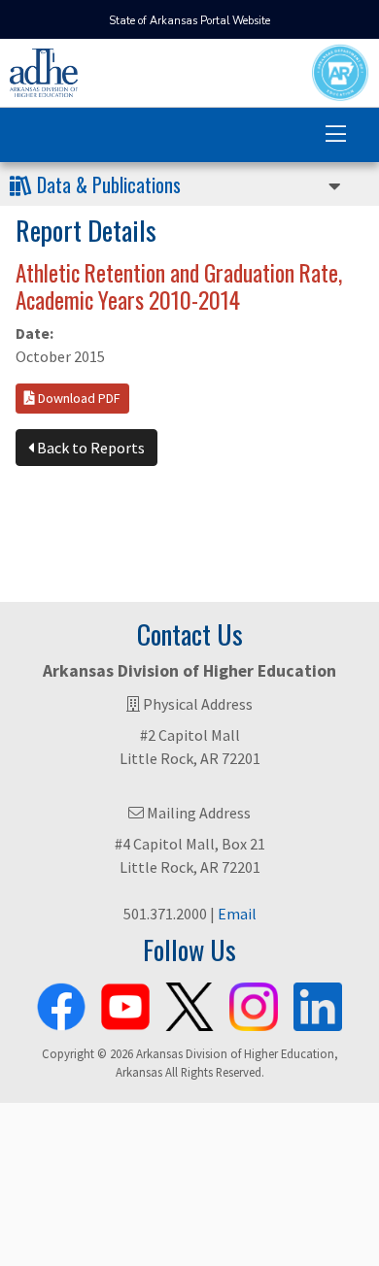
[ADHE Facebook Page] (61, 1003)
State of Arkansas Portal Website (189, 21)
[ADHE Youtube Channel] (125, 1003)
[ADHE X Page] (189, 1003)
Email (237, 913)
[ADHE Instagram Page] (253, 1003)
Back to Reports (89, 447)
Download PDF (78, 398)
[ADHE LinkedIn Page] (317, 1003)
